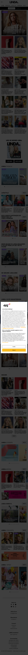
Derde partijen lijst (5, 342)
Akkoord (14, 350)
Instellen (14, 346)
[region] (14, 327)
